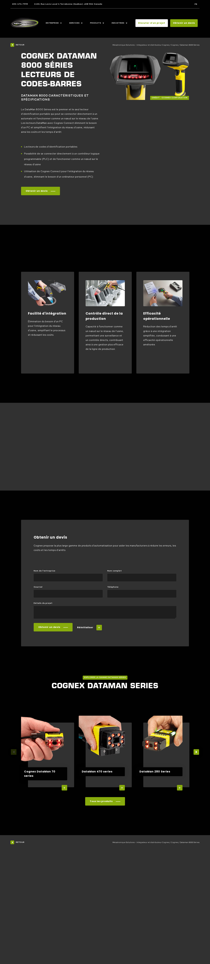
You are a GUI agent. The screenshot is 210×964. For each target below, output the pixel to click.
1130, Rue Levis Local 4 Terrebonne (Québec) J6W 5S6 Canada (68, 4)
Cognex (174, 45)
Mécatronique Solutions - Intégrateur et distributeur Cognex (141, 45)
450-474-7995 (20, 4)
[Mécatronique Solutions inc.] (24, 23)
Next (196, 752)
